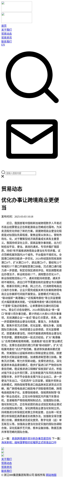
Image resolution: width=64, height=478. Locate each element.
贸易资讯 (6, 37)
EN (3, 44)
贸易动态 (6, 33)
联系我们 (6, 41)
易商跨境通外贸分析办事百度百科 (31, 438)
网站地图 (51, 475)
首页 (4, 25)
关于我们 (6, 29)
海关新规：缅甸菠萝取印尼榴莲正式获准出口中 (28, 442)
